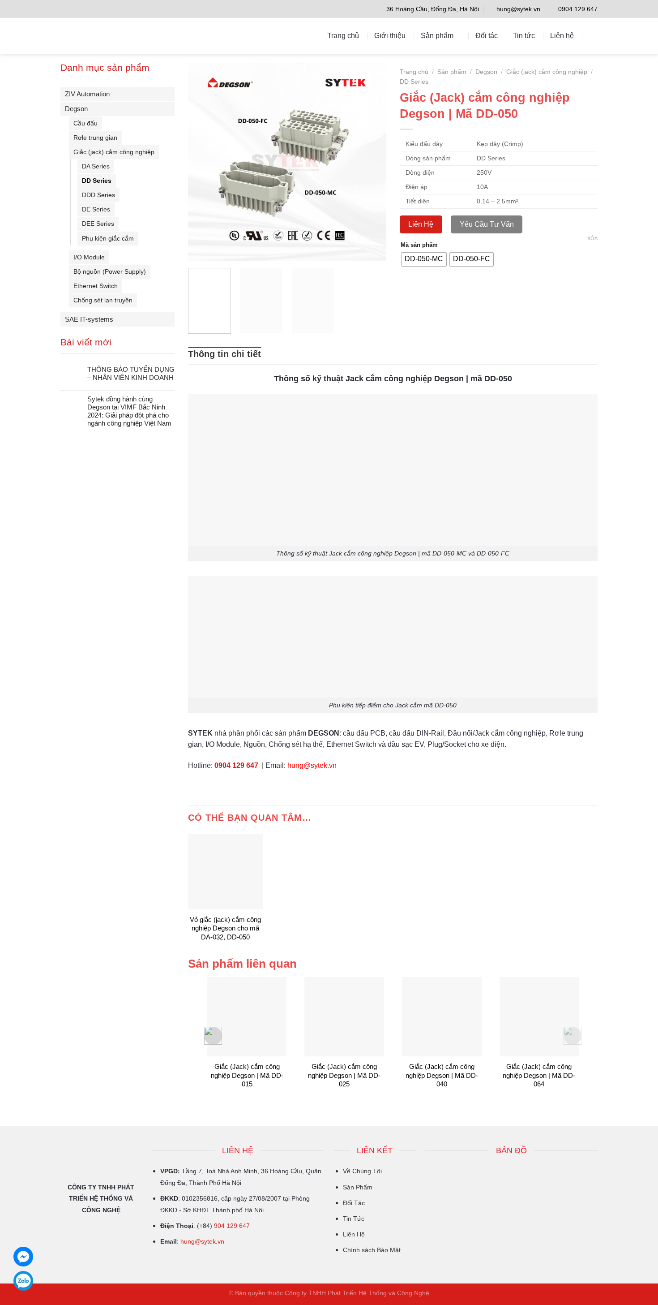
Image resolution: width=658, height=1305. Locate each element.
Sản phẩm (437, 35)
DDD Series (98, 194)
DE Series (96, 209)
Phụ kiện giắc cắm (108, 238)
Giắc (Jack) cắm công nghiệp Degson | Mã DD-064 (539, 1075)
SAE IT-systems (89, 319)
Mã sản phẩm (419, 245)
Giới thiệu (390, 35)
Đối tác (486, 35)
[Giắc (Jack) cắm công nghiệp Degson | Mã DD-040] (442, 1017)
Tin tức (524, 35)
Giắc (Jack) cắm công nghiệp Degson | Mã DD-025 (344, 1075)
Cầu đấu (85, 123)
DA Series (96, 166)
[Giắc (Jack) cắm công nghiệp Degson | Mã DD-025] (344, 1017)
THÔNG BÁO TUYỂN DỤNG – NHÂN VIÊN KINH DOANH (131, 373)
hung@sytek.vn (202, 1241)
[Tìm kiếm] (593, 35)
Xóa (592, 238)
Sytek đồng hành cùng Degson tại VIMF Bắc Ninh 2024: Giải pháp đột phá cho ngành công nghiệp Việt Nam (129, 411)
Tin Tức (353, 1218)
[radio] (424, 259)
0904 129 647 (236, 765)
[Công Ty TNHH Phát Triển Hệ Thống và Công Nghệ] (100, 36)
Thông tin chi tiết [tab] (224, 354)
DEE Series (98, 223)
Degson (76, 108)
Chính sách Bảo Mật (372, 1249)
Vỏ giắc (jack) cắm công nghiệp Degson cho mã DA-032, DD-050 (225, 928)
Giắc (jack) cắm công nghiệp (113, 151)
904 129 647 (232, 1225)
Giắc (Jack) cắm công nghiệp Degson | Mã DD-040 (442, 1075)
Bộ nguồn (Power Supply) (109, 271)
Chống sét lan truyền (102, 300)
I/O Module (89, 257)
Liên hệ (562, 35)
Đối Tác (354, 1202)
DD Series (96, 180)
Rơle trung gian (95, 137)
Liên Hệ (354, 1234)
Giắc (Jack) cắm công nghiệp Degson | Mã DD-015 (247, 1075)
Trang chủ (343, 35)
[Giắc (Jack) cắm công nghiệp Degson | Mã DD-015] (247, 1017)
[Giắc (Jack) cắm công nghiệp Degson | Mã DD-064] (539, 1017)
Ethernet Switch (95, 285)
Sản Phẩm (357, 1187)
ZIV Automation (87, 94)
